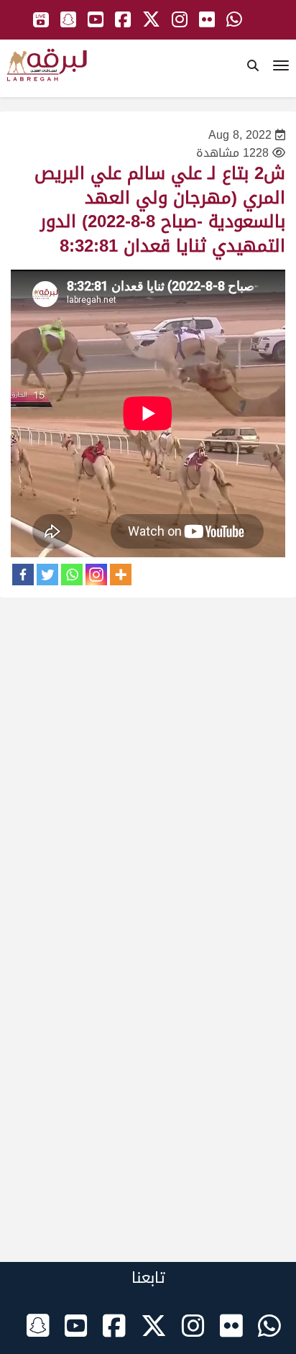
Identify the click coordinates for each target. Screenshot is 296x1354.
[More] (120, 574)
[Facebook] (23, 574)
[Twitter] (47, 574)
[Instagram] (96, 574)
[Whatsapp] (72, 574)
